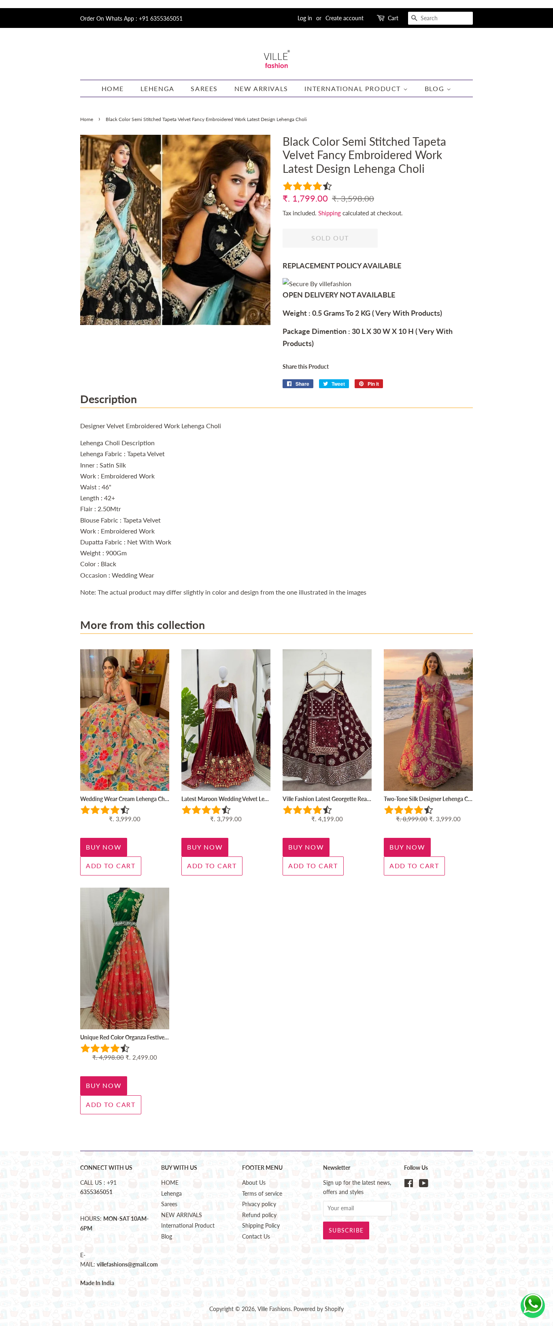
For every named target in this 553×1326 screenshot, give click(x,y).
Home (86, 119)
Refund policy (259, 1215)
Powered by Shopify (319, 1309)
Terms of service (262, 1193)
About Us (254, 1182)
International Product (353, 88)
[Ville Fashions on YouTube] (423, 1185)
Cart (393, 18)
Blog (436, 88)
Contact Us (256, 1236)
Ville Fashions (274, 1309)
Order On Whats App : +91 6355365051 (131, 18)
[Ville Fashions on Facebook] (408, 1185)
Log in (305, 18)
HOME (113, 88)
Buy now (103, 847)
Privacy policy (259, 1204)
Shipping (329, 213)
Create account (344, 18)
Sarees (204, 88)
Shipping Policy (261, 1225)
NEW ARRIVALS (261, 88)
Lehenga (157, 88)
